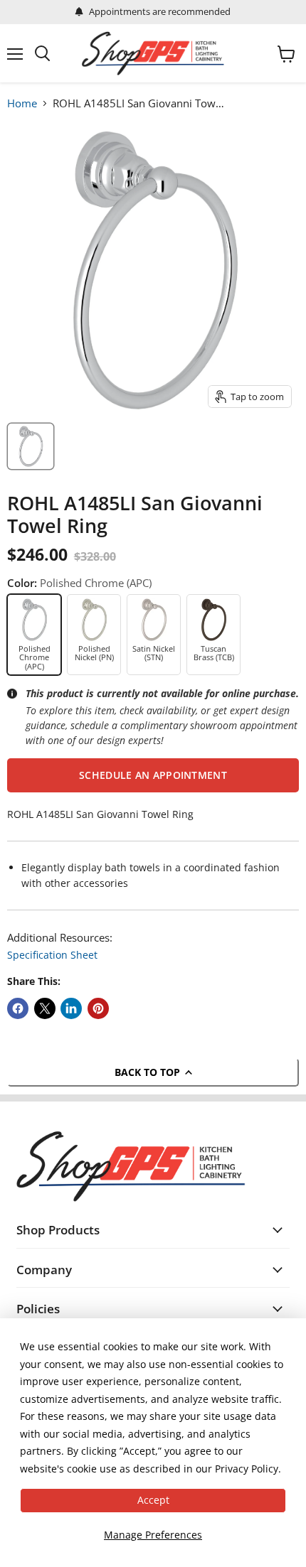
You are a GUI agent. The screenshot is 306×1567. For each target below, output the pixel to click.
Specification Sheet (52, 955)
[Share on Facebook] (17, 1008)
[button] (153, 775)
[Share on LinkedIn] (71, 1008)
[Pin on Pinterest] (98, 1008)
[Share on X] (45, 1008)
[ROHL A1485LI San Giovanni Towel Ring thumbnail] (30, 446)
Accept (153, 1500)
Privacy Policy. (248, 1468)
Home (22, 103)
